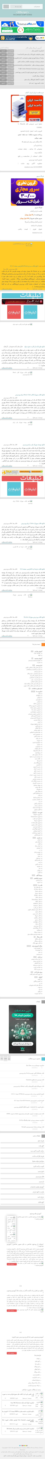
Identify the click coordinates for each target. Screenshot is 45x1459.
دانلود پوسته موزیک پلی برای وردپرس (34, 444)
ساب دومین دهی (36, 754)
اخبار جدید (41, 1171)
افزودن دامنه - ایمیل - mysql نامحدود (31, 131)
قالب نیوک (38, 924)
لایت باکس (38, 864)
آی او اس (38, 880)
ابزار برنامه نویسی (36, 959)
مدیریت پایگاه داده (36, 781)
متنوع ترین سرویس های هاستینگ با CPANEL (30, 125)
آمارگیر (39, 697)
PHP (39, 655)
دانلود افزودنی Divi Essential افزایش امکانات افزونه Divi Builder (18, 1420)
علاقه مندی (38, 758)
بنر (40, 983)
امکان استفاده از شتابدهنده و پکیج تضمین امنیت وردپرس (30, 158)
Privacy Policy (34, 1447)
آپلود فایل (41, 1202)
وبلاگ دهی (38, 791)
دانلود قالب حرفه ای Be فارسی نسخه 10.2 (32, 569)
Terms (40, 1447)
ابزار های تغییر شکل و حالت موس (32, 685)
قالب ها (5, 269)
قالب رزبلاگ (38, 941)
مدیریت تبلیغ (37, 771)
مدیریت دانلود (37, 773)
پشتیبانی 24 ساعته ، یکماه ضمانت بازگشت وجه (30, 150)
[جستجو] (6, 6)
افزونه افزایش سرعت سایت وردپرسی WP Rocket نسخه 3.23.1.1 (27, 1094)
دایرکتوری (38, 746)
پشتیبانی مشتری (36, 799)
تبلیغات (38, 1358)
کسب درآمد (38, 805)
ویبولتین (39, 930)
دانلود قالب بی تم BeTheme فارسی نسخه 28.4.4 (24, 266)
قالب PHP (38, 897)
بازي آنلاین (38, 726)
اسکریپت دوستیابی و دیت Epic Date (35, 1065)
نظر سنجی (38, 787)
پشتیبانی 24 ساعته (36, 225)
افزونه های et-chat (36, 822)
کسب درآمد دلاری (38, 1166)
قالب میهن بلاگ (37, 943)
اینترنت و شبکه (37, 965)
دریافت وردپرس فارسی (34, 1385)
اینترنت (39, 662)
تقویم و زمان (37, 852)
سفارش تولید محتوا (38, 1161)
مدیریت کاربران (37, 783)
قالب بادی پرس (37, 913)
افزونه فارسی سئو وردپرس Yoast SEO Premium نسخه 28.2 (29, 1100)
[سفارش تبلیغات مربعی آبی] (30, 318)
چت (40, 801)
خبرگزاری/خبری (37, 742)
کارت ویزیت (38, 993)
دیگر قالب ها (37, 887)
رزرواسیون (38, 752)
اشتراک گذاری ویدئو (36, 718)
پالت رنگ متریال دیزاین (34, 1382)
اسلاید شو (38, 841)
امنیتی (39, 722)
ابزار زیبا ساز (37, 671)
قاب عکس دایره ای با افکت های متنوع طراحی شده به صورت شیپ (18, 1395)
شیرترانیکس (37, 835)
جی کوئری (39, 837)
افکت (39, 844)
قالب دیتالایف (37, 917)
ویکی (39, 795)
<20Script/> (22, 12)
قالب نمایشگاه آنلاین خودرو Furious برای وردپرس (31, 1073)
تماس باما (37, 1364)
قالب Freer (38, 893)
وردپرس (38, 954)
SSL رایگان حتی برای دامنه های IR (32, 142)
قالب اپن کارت (37, 907)
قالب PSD (38, 901)
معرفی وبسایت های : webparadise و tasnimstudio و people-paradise (24, 65)
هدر (40, 989)
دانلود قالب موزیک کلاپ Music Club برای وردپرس (30, 395)
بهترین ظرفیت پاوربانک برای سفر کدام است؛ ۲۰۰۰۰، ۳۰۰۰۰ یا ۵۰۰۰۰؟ (23, 54)
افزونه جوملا (37, 820)
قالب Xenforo (37, 905)
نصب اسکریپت (36, 1377)
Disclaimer (22, 1449)
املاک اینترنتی (37, 720)
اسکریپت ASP (37, 703)
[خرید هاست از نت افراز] (22, 304)
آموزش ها (38, 950)
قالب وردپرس (13, 269)
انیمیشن (39, 848)
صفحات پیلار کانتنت (38, 76)
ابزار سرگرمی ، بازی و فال (34, 673)
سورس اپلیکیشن (38, 878)
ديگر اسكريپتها (37, 750)
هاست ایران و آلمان (36, 211)
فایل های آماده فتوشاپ (15, 346)
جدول (39, 856)
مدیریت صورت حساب (35, 775)
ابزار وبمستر (39, 665)
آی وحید (30, 1455)
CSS (39, 693)
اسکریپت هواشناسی (35, 712)
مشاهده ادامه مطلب (7, 289)
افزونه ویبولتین (37, 830)
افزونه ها (40, 812)
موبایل (39, 870)
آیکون (39, 979)
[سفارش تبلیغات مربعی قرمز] (14, 318)
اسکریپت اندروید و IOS (35, 705)
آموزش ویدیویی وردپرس (34, 660)
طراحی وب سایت (37, 1455)
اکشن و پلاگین (37, 981)
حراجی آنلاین (37, 736)
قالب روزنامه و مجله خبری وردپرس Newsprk (33, 1127)
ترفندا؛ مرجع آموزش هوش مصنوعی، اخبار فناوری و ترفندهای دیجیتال (23, 58)
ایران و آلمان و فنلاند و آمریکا (33, 222)
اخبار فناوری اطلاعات (37, 688)
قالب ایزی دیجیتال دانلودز (34, 909)
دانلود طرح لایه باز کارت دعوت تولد (34, 346)
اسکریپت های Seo (36, 709)
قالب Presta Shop (36, 899)
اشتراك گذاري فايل (36, 716)
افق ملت (41, 1146)
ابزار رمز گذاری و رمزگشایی (33, 669)
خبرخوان (38, 858)
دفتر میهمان (38, 748)
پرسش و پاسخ (37, 797)
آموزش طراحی (38, 651)
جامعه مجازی (37, 730)
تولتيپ (39, 854)
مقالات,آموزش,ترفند (37, 946)
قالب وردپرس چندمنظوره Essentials (35, 1079)
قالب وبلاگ (39, 937)
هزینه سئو (41, 1140)
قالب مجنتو (38, 920)
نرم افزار (40, 957)
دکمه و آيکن (38, 860)
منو (40, 868)
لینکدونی (38, 764)
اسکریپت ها (39, 691)
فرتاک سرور (40, 176)
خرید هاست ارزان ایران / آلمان (34, 92)
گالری (39, 872)
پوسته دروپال (37, 932)
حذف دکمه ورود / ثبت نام (36, 83)
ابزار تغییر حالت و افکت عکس (33, 667)
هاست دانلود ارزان (38, 1192)
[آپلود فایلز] (22, 26)
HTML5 (38, 695)
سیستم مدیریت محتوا (35, 756)
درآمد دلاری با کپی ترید (37, 1151)
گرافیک (5, 346)
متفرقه (39, 866)
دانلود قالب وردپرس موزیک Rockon (34, 617)
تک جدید (41, 1181)
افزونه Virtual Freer (36, 816)
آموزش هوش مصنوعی (37, 1187)
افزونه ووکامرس (36, 828)
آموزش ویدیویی (38, 658)
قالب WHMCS (37, 903)
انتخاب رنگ (38, 846)
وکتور (39, 991)
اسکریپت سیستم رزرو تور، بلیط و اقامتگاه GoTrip (31, 1120)
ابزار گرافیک (38, 963)
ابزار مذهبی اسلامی (36, 681)
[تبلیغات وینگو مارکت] (22, 1053)
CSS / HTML (37, 653)
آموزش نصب (37, 948)
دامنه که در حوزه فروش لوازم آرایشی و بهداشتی (29, 72)
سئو (40, 952)
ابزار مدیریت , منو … (35, 679)
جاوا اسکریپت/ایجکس (35, 732)
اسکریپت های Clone (35, 707)
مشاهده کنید (11, 1264)
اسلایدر (39, 701)
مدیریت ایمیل (37, 768)
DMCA (28, 1447)
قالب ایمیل (38, 911)
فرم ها (39, 760)
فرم (40, 862)
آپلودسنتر (38, 699)
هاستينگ (38, 789)
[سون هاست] (22, 32)
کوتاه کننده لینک (37, 807)
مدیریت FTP (37, 969)
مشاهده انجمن (4, 47)
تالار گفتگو (38, 728)
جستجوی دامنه (37, 734)
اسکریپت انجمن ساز (38, 51)
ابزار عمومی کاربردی (35, 675)
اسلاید (39, 840)
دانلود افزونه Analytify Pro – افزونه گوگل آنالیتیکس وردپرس (29, 1107)
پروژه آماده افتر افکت (35, 974)
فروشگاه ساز (37, 762)
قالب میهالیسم (37, 921)
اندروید (39, 882)
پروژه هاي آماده (38, 972)
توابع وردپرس (36, 1374)
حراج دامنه (41, 1197)
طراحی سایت (37, 967)
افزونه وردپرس (37, 826)
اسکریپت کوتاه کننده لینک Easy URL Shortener (22, 1402)
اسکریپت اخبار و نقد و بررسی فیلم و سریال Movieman (20, 1428)
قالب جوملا (38, 915)
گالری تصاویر (37, 809)
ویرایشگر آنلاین (37, 793)
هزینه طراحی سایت (38, 1156)
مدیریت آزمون (37, 767)
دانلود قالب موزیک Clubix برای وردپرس (33, 523)
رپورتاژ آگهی (39, 875)
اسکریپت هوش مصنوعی (34, 714)
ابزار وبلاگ (37, 1366)
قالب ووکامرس (37, 928)
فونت (39, 987)
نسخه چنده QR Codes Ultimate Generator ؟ (31, 69)
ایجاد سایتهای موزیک (35, 724)
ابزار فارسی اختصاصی (35, 677)
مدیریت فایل (37, 777)
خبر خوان (38, 738)
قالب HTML (37, 895)
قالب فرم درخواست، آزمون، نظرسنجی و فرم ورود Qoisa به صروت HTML (25, 1113)
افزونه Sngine (37, 814)
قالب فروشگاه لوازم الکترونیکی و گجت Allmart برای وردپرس (29, 1086)
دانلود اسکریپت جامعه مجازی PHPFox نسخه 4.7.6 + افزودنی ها (18, 1411)
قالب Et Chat (37, 889)
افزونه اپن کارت (37, 818)
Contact (24, 1447)
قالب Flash (38, 891)
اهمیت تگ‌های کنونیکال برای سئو (34, 79)
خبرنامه (39, 740)
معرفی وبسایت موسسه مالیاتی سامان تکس (31, 61)
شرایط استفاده (36, 1380)
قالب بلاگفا (38, 939)
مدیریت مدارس (37, 779)
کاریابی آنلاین (37, 803)
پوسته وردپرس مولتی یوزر (34, 934)
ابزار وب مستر (37, 961)
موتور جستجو (37, 785)
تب (40, 850)
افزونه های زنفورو (36, 824)
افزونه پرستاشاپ (36, 833)
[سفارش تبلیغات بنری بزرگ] (22, 298)
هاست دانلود (6, 1455)
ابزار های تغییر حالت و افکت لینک (32, 683)
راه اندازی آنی (38, 145)
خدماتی (39, 744)
